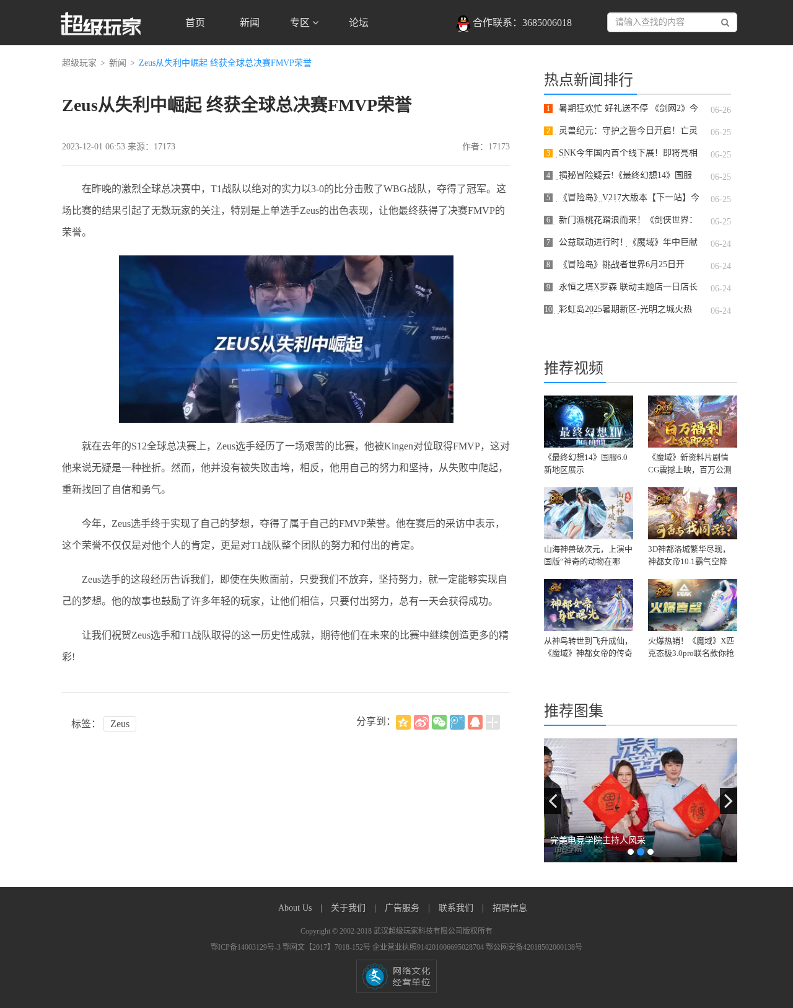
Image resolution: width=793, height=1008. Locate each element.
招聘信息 (510, 908)
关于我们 (349, 908)
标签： (86, 723)
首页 (195, 22)
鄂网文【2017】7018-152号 (327, 947)
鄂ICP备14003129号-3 (247, 947)
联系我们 (457, 908)
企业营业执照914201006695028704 (429, 947)
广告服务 (403, 908)
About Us (296, 908)
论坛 (359, 22)
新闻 (250, 22)
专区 (301, 22)
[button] (552, 801)
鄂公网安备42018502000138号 (534, 947)
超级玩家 (79, 63)
